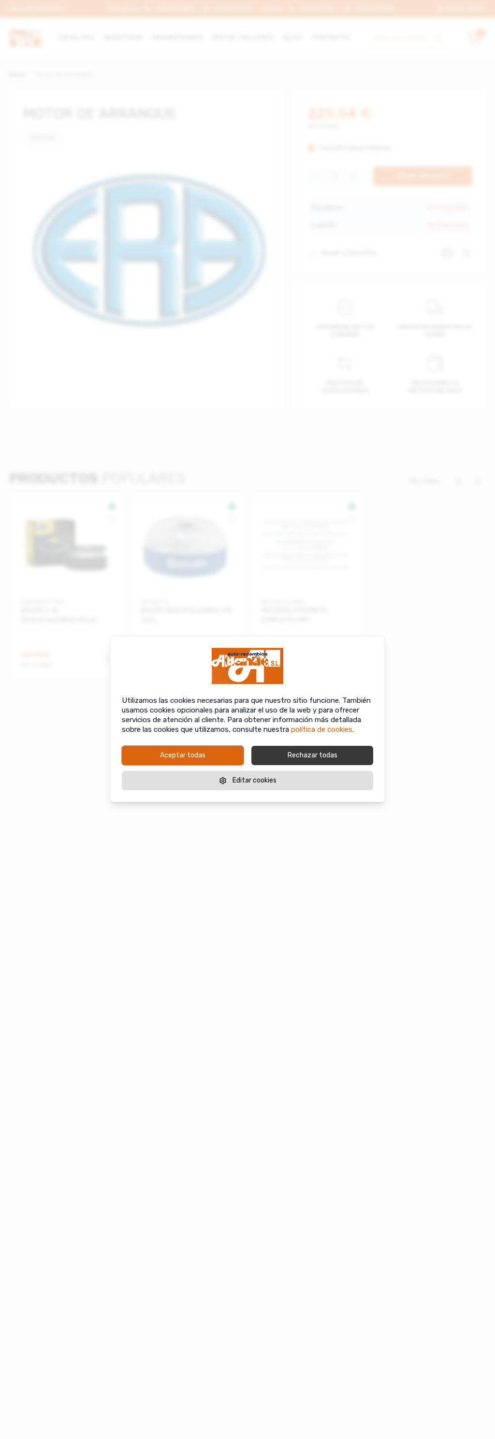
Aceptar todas (182, 755)
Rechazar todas (312, 755)
